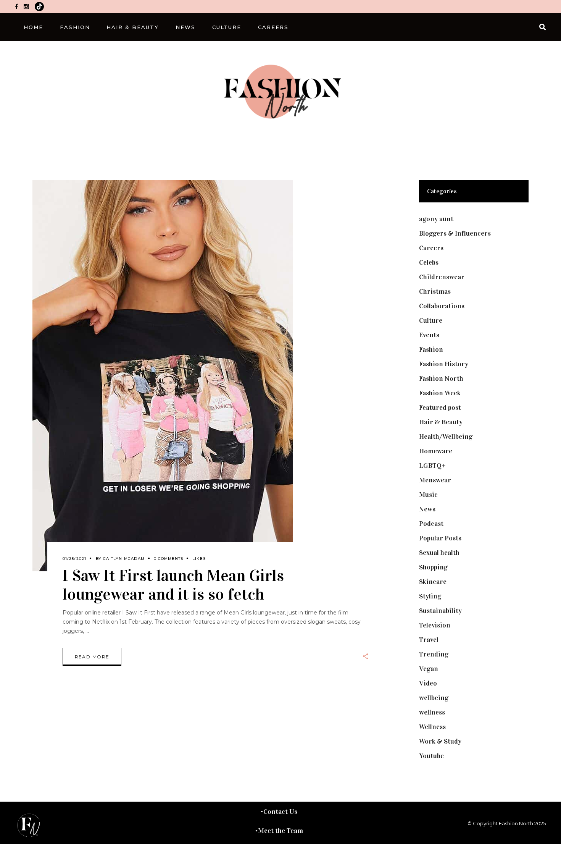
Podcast (431, 523)
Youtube (431, 756)
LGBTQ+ (432, 465)
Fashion (431, 349)
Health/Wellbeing (445, 436)
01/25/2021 (75, 558)
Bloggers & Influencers (455, 233)
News (427, 509)
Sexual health (439, 552)
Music (428, 494)
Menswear (435, 480)
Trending (433, 654)
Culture (430, 320)
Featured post (440, 407)
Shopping (433, 567)
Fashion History (443, 364)
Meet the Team (280, 830)
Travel (428, 639)
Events (429, 335)
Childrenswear (441, 277)
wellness (432, 712)
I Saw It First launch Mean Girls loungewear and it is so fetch (173, 585)
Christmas (435, 291)
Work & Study (440, 741)
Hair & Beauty (441, 422)
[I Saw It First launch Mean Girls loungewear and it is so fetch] (162, 375)
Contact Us (280, 811)
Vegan (428, 669)
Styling (430, 596)
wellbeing (433, 698)
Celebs (428, 262)
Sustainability (440, 610)
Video (428, 683)
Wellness (432, 727)
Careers (431, 248)
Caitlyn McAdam (124, 558)
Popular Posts (440, 538)
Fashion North (441, 378)
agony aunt (436, 219)
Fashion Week (440, 393)
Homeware (435, 451)
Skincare (433, 581)
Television (434, 625)
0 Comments (168, 558)
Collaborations (441, 306)
